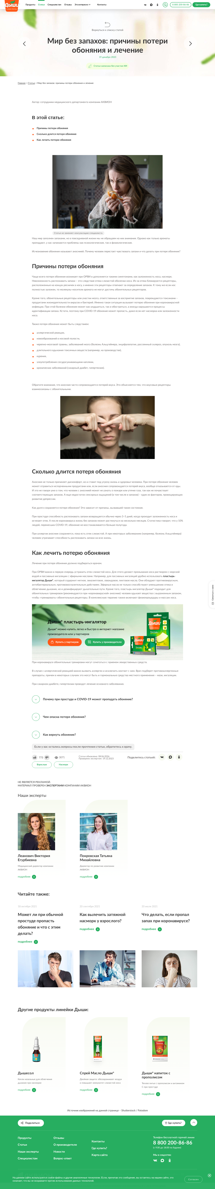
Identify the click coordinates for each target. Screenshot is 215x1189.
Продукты (30, 5)
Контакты (101, 5)
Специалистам (54, 5)
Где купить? (99, 1148)
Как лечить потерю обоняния (54, 140)
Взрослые (42, 765)
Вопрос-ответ (63, 1158)
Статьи (41, 5)
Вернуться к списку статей (107, 30)
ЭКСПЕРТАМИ (55, 785)
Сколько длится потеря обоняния (56, 134)
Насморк (63, 765)
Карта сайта (100, 1155)
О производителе (65, 1144)
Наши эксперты (28, 1151)
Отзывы (68, 5)
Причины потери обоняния (52, 128)
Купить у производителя (107, 642)
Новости (59, 1151)
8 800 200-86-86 (180, 5)
